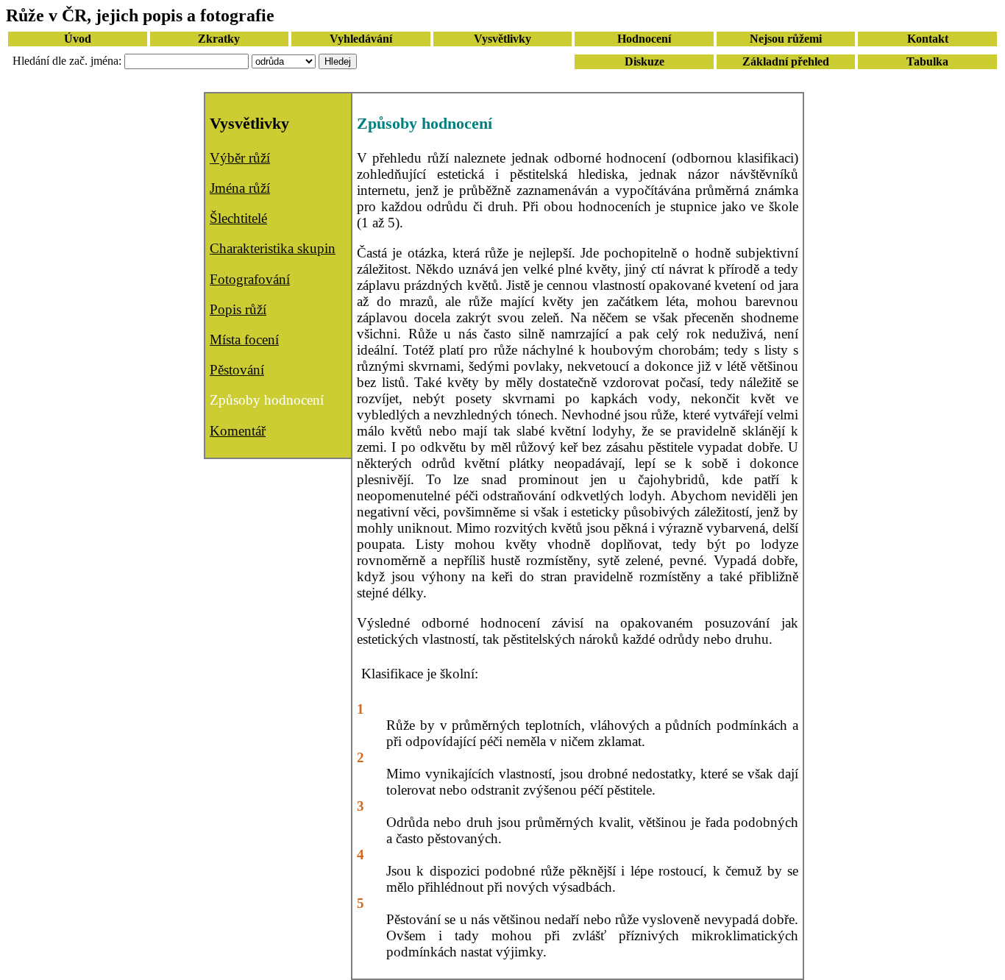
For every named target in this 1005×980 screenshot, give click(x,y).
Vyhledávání (361, 39)
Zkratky (219, 39)
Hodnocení (644, 39)
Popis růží (238, 309)
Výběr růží (240, 158)
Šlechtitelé (238, 218)
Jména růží (240, 188)
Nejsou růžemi (786, 39)
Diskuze (644, 61)
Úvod (77, 39)
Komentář (238, 430)
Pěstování (237, 369)
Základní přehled (785, 61)
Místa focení (244, 339)
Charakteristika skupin (272, 248)
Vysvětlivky (502, 39)
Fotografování (250, 279)
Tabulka (927, 61)
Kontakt (927, 39)
